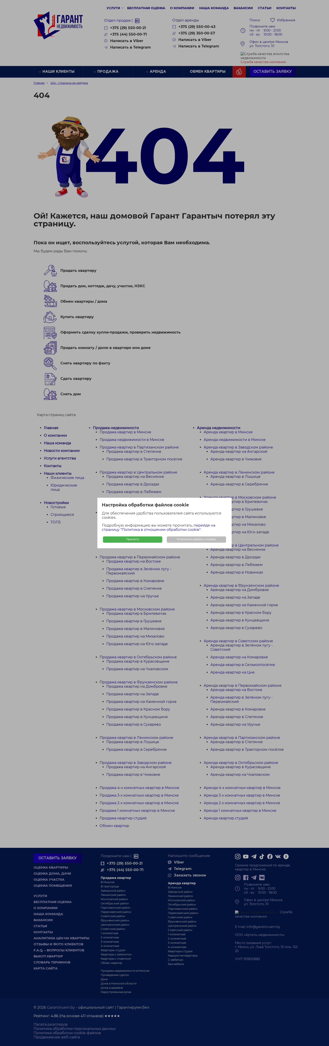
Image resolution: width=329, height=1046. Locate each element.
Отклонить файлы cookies (196, 539)
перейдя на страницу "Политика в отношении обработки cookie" (158, 527)
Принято (132, 539)
